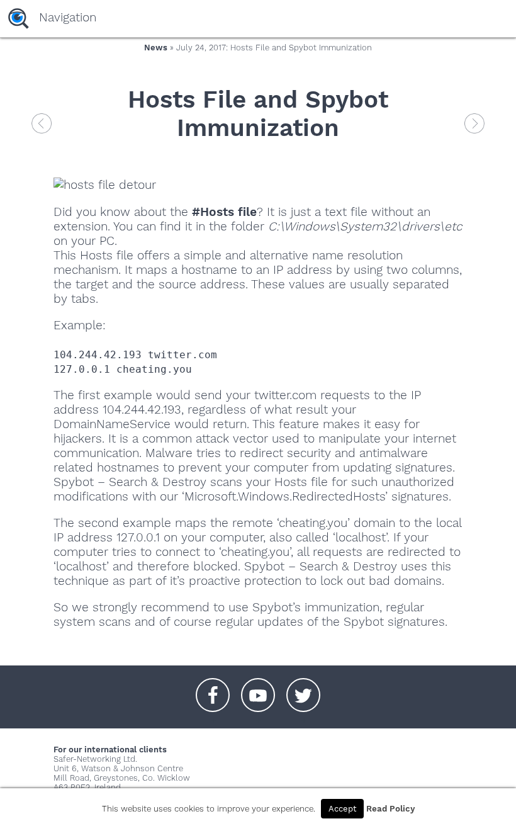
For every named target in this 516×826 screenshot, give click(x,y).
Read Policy (390, 808)
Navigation (67, 17)
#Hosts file (224, 212)
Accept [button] (342, 808)
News (155, 47)
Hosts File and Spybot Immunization (258, 113)
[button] (213, 688)
